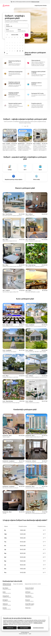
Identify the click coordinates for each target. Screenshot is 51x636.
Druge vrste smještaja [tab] (18, 584)
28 (17, 51)
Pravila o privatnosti (23, 633)
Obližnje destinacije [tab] (7, 584)
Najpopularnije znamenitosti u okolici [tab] (33, 584)
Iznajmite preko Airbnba (41, 5)
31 (7, 53)
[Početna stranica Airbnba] (6, 5)
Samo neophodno (24, 627)
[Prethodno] (23, 126)
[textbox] (11, 31)
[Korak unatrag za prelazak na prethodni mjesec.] (7, 34)
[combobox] (16, 26)
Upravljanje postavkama (38, 627)
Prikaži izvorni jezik (35, 1)
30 (22, 51)
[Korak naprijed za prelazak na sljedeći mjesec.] (22, 34)
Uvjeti (30, 633)
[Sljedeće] (27, 126)
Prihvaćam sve (10, 627)
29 (20, 51)
